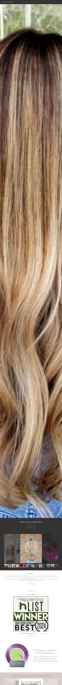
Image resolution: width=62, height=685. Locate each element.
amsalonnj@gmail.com (52, 579)
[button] (58, 2)
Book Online (31, 527)
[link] (10, 2)
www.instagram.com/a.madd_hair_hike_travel (34, 580)
